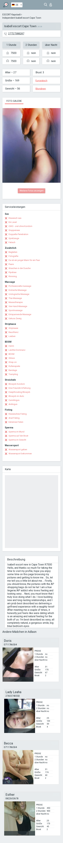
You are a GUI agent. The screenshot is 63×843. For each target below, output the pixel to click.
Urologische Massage (19, 294)
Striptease (13, 328)
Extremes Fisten (16, 422)
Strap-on (13, 362)
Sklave (12, 358)
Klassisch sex (15, 218)
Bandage (13, 370)
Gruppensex (14, 230)
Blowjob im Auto (16, 396)
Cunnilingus (14, 400)
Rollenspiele (14, 366)
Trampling (13, 374)
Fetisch (12, 242)
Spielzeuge (14, 238)
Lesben (12, 336)
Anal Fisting (14, 418)
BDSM (11, 354)
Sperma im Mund (16, 431)
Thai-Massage (15, 298)
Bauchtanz (13, 332)
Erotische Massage (17, 290)
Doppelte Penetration (18, 234)
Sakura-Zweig (15, 318)
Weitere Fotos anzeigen (32, 190)
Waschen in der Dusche (20, 268)
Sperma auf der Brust (18, 436)
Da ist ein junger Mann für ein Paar (24, 260)
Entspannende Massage (20, 314)
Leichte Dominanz (17, 350)
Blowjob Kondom (17, 384)
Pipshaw (12, 272)
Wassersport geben (18, 449)
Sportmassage (15, 310)
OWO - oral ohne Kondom (20, 226)
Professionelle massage (20, 286)
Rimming (13, 276)
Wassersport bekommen (20, 453)
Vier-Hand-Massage (18, 306)
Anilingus (13, 404)
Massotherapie (16, 302)
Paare (11, 264)
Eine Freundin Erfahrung (20, 388)
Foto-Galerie (14, 101)
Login (51, 4)
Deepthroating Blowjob (19, 392)
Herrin (11, 346)
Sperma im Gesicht (17, 440)
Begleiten (13, 252)
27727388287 (16, 33)
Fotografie (13, 256)
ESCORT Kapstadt (11, 14)
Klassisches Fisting (18, 414)
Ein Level (13, 222)
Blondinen (41, 88)
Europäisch (41, 80)
